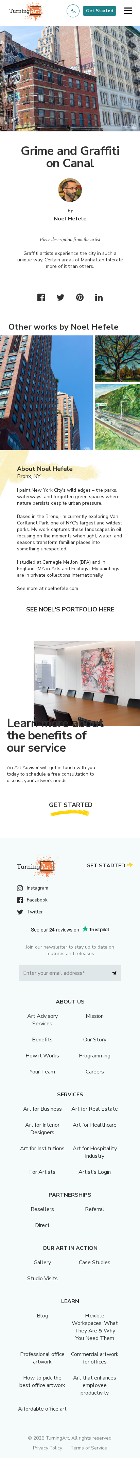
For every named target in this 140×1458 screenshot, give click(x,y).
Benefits (42, 1039)
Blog (42, 1315)
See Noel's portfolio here (70, 609)
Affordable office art (42, 1409)
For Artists (42, 1172)
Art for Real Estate (94, 1109)
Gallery (42, 1262)
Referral (94, 1209)
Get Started (99, 11)
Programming (94, 1055)
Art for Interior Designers (42, 1128)
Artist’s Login (94, 1172)
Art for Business (42, 1109)
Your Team (42, 1072)
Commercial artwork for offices (95, 1358)
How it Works (42, 1055)
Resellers (42, 1209)
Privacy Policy (47, 1448)
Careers (95, 1072)
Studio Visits (42, 1278)
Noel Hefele (70, 218)
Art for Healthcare (95, 1125)
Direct (42, 1225)
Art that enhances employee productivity (94, 1385)
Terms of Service (88, 1448)
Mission (95, 1016)
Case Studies (94, 1262)
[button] (128, 11)
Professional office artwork (42, 1358)
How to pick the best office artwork (42, 1381)
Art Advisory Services (42, 1019)
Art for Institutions (42, 1148)
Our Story (94, 1039)
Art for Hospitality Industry (95, 1152)
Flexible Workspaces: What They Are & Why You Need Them (95, 1327)
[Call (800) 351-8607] (73, 10)
